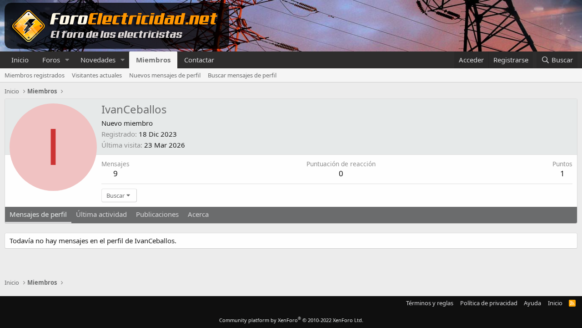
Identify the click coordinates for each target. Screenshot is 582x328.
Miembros (153, 59)
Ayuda (532, 303)
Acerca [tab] (198, 214)
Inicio (20, 59)
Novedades (97, 59)
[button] (67, 59)
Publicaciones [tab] (157, 214)
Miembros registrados (35, 75)
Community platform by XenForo (291, 320)
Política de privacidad (488, 303)
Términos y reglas (429, 303)
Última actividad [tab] (101, 214)
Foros (51, 59)
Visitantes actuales (97, 75)
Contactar (199, 59)
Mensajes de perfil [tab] (38, 214)
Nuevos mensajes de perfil (165, 75)
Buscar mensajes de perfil (242, 75)
